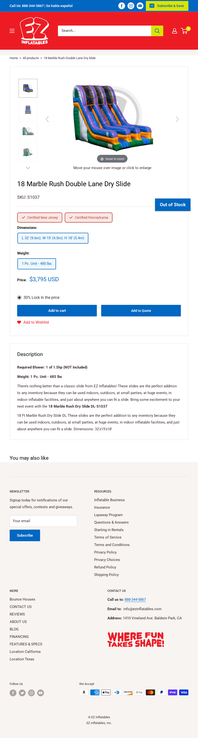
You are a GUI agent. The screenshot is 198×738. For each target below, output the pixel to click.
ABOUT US (18, 622)
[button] (33, 322)
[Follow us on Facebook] (121, 5)
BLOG (14, 629)
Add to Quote (141, 311)
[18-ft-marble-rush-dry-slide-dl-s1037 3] (28, 131)
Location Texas (22, 659)
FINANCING (19, 637)
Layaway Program (108, 515)
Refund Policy (105, 567)
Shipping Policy (106, 575)
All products (31, 58)
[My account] (174, 31)
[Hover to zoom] (112, 118)
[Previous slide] (47, 119)
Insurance (102, 507)
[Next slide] (177, 119)
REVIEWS (17, 614)
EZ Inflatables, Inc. (99, 723)
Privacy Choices (107, 560)
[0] (184, 31)
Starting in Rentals (109, 530)
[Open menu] (12, 31)
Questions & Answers (111, 522)
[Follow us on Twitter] (22, 693)
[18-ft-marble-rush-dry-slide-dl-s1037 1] (28, 88)
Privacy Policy (105, 552)
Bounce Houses (22, 599)
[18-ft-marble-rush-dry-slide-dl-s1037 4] (28, 152)
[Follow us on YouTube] (140, 5)
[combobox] (104, 31)
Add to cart (57, 310)
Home (14, 58)
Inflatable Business (109, 500)
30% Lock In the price (41, 297)
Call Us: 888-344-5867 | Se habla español (41, 6)
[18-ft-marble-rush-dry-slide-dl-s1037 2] (28, 109)
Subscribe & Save (170, 6)
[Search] (157, 31)
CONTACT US (21, 607)
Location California (25, 651)
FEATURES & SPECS (26, 644)
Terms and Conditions (112, 545)
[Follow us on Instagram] (130, 5)
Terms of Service (107, 537)
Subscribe (25, 535)
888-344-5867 (135, 599)
